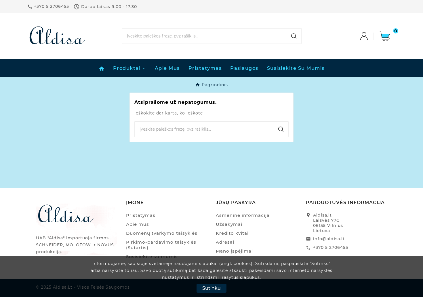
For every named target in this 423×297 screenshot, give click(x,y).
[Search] (293, 36)
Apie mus (137, 224)
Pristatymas (140, 215)
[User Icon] (370, 36)
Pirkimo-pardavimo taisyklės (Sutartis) (161, 244)
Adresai (225, 242)
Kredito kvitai (232, 233)
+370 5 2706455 (330, 247)
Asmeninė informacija (243, 215)
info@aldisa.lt (329, 238)
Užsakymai (229, 224)
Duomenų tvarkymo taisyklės (161, 233)
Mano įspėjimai (234, 251)
